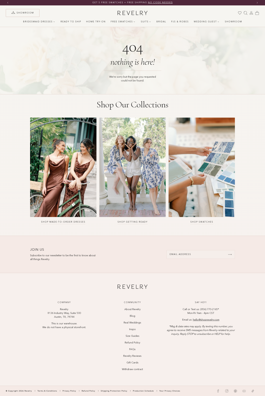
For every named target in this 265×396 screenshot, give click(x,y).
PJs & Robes (180, 22)
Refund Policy (132, 342)
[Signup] (230, 254)
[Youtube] (244, 391)
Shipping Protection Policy (114, 391)
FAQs (132, 349)
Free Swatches (122, 22)
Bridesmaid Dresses (38, 22)
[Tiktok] (253, 391)
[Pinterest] (235, 391)
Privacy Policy (69, 391)
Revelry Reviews (132, 356)
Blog (132, 316)
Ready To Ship (71, 22)
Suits (145, 22)
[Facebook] (218, 391)
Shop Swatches (201, 222)
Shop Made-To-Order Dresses (63, 222)
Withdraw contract (132, 369)
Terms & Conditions (47, 391)
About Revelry (132, 309)
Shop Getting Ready (133, 222)
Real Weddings (132, 322)
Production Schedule (143, 391)
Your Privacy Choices (169, 391)
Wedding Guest (205, 22)
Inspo (132, 329)
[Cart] (257, 13)
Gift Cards (132, 362)
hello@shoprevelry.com (206, 320)
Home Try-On (96, 22)
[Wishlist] (240, 13)
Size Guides (132, 336)
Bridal (161, 22)
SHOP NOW (167, 3)
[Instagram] (227, 391)
